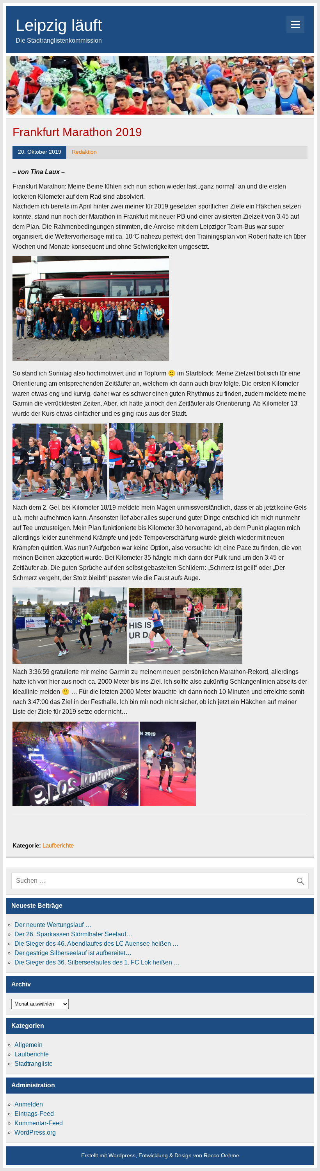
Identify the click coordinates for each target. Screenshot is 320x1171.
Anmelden (28, 1104)
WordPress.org (35, 1132)
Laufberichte (58, 845)
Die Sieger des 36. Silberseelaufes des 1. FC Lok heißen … (97, 962)
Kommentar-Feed (38, 1123)
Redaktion (84, 152)
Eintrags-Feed (34, 1113)
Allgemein (28, 1045)
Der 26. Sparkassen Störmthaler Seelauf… (73, 934)
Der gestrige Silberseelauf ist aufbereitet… (73, 953)
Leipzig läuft (59, 25)
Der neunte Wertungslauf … (52, 924)
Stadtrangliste (33, 1063)
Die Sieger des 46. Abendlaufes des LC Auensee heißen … (96, 943)
